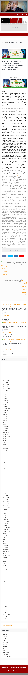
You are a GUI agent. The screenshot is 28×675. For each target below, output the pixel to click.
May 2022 (5, 374)
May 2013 (5, 587)
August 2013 (5, 581)
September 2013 (6, 579)
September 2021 (6, 388)
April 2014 (5, 565)
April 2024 (5, 362)
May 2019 (5, 444)
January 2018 (5, 475)
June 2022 (5, 372)
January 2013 (5, 595)
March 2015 (5, 543)
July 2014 (5, 559)
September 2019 (6, 436)
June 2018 (5, 466)
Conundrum (5, 636)
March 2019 (5, 448)
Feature (4, 638)
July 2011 (5, 618)
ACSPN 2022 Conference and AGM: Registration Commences (14, 327)
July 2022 (5, 370)
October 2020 (5, 410)
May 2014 (5, 563)
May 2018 (5, 468)
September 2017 (6, 483)
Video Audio (5, 654)
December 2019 (6, 430)
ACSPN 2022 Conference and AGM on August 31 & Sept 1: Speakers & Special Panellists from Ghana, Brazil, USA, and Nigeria (14, 309)
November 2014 (6, 551)
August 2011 (5, 616)
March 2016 (5, 519)
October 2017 (5, 481)
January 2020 (5, 428)
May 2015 (5, 539)
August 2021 (5, 390)
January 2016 (5, 523)
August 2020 (5, 414)
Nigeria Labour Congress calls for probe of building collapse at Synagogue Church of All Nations (16, 264)
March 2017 (5, 495)
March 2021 (5, 400)
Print (21, 73)
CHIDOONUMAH (9, 71)
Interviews (5, 644)
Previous (11, 260)
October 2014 (5, 553)
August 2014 (5, 557)
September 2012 (6, 602)
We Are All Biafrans (7, 656)
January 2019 (5, 452)
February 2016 (6, 521)
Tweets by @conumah (7, 625)
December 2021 (6, 384)
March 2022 (5, 378)
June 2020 (5, 418)
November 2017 (6, 479)
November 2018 (6, 456)
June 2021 (5, 394)
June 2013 (5, 585)
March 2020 (5, 424)
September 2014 (6, 555)
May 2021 (5, 396)
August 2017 (5, 485)
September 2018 (6, 460)
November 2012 (6, 598)
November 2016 (6, 503)
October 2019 (5, 434)
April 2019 (5, 446)
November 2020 (6, 408)
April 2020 (5, 422)
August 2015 (5, 533)
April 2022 (5, 376)
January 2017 (5, 499)
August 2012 (5, 604)
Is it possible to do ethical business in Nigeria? (12, 281)
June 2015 (5, 537)
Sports (4, 650)
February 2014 (6, 569)
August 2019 (5, 438)
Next (18, 279)
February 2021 (6, 402)
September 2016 (6, 507)
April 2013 (5, 589)
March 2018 (5, 472)
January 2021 (5, 404)
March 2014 (5, 567)
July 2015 (5, 535)
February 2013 (6, 592)
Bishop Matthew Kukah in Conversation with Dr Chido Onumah (14, 318)
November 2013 (6, 575)
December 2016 (6, 501)
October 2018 (5, 458)
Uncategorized (6, 652)
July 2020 (5, 416)
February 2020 (6, 426)
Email (25, 73)
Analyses (5, 634)
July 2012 (5, 606)
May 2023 (5, 365)
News (4, 73)
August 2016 (5, 509)
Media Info (5, 646)
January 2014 (5, 571)
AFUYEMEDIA (24, 667)
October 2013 (5, 577)
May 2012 (5, 610)
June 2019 (5, 442)
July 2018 (5, 464)
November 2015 (6, 527)
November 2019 (6, 432)
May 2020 (5, 420)
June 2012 (5, 608)
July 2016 (5, 511)
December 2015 (6, 525)
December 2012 (6, 596)
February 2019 (6, 450)
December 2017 (6, 478)
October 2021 (5, 386)
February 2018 (6, 474)
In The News (5, 642)
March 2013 (5, 591)
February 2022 (6, 380)
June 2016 (5, 513)
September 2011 (6, 614)
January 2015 (5, 547)
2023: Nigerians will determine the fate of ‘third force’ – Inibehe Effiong (14, 352)
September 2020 (6, 412)
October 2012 (5, 600)
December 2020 (6, 406)
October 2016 (5, 505)
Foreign (4, 640)
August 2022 (5, 368)
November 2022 (6, 366)
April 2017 (5, 493)
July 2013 (5, 583)
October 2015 (5, 529)
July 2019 (5, 440)
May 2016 (5, 515)
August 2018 (5, 462)
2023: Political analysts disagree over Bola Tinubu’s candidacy (14, 344)
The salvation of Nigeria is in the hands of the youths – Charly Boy (14, 335)
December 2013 (6, 573)
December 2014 (6, 549)
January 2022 (5, 382)
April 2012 (5, 612)
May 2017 (5, 491)
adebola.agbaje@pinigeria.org (10, 175)
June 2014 (5, 561)
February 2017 (6, 497)
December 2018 (6, 454)
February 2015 (6, 545)
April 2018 (5, 470)
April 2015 (5, 541)
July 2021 (5, 392)
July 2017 (5, 487)
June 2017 (5, 489)
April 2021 (5, 398)
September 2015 (6, 531)
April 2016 (5, 517)
